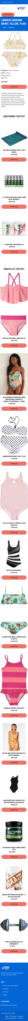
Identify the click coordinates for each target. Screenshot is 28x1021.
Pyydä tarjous (7, 14)
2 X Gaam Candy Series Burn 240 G (14, 244)
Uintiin (5, 27)
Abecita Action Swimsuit (14, 570)
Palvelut (6, 989)
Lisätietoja (14, 87)
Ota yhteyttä (13, 1016)
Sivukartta (20, 1018)
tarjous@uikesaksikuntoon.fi (8, 2)
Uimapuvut (11, 27)
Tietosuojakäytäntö (10, 1018)
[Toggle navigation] (3, 8)
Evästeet (20, 1016)
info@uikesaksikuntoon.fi (10, 1005)
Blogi (5, 995)
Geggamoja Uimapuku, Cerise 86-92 (14, 708)
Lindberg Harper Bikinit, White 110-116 (14, 456)
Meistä (6, 992)
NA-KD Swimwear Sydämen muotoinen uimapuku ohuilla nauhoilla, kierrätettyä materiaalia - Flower (14, 399)
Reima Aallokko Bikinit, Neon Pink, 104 (14, 338)
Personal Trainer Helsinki (11, 985)
